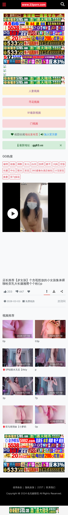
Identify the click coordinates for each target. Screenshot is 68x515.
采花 (27, 170)
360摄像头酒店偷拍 (42, 170)
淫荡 (62, 164)
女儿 (27, 164)
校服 (12, 164)
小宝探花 (59, 170)
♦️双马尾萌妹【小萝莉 (14, 426)
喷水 (19, 170)
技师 (41, 164)
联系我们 (50, 487)
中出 (12, 170)
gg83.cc (38, 145)
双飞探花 (15, 176)
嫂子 (48, 164)
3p (3, 398)
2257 (40, 487)
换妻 (5, 176)
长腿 (5, 170)
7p (36, 398)
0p (3, 341)
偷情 (5, 164)
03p (37, 341)
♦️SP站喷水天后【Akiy (14, 369)
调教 (19, 164)
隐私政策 (29, 487)
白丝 (34, 164)
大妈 (55, 164)
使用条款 (17, 487)
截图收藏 (26, 134)
